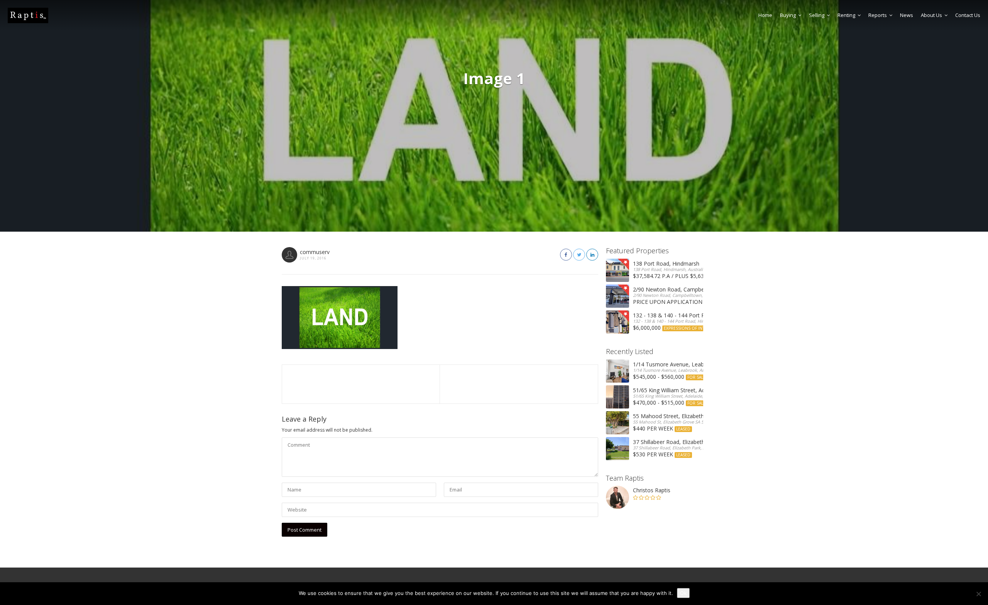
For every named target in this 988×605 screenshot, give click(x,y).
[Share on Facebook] (566, 255)
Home (765, 15)
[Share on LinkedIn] (592, 255)
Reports (877, 15)
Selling (816, 15)
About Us (931, 15)
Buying (788, 15)
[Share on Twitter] (579, 255)
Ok (683, 593)
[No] (978, 594)
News (906, 15)
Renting (846, 15)
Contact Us (967, 15)
